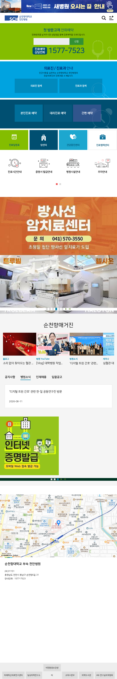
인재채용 (41, 377)
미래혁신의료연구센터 (13, 675)
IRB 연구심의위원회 (104, 675)
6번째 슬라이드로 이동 (62, 309)
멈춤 (70, 309)
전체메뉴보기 (111, 18)
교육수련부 (70, 675)
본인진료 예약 (29, 113)
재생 (66, 309)
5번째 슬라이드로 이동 (59, 309)
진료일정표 (14, 145)
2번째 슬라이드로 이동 (60, 184)
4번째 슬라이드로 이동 (56, 309)
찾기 (104, 18)
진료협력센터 (102, 145)
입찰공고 (57, 377)
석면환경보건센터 (52, 669)
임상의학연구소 (33, 675)
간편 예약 (87, 113)
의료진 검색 (36, 86)
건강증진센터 (73, 145)
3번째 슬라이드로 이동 (53, 309)
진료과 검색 (80, 86)
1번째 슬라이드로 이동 (57, 184)
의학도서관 (86, 675)
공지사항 (10, 377)
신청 (76, 41)
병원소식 (25, 377)
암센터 (43, 145)
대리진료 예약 (58, 113)
